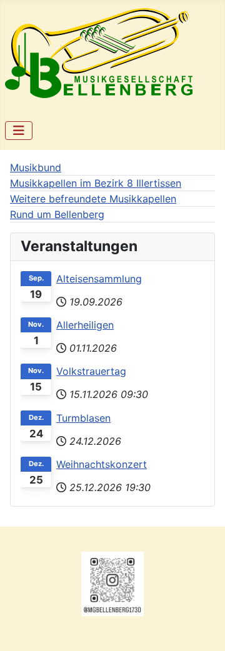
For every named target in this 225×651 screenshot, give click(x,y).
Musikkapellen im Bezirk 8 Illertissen (95, 183)
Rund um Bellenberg (57, 214)
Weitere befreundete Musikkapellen (93, 198)
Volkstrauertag (91, 371)
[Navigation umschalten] (18, 130)
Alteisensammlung (99, 278)
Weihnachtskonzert (101, 464)
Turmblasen (83, 418)
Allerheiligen (85, 325)
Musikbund (35, 167)
